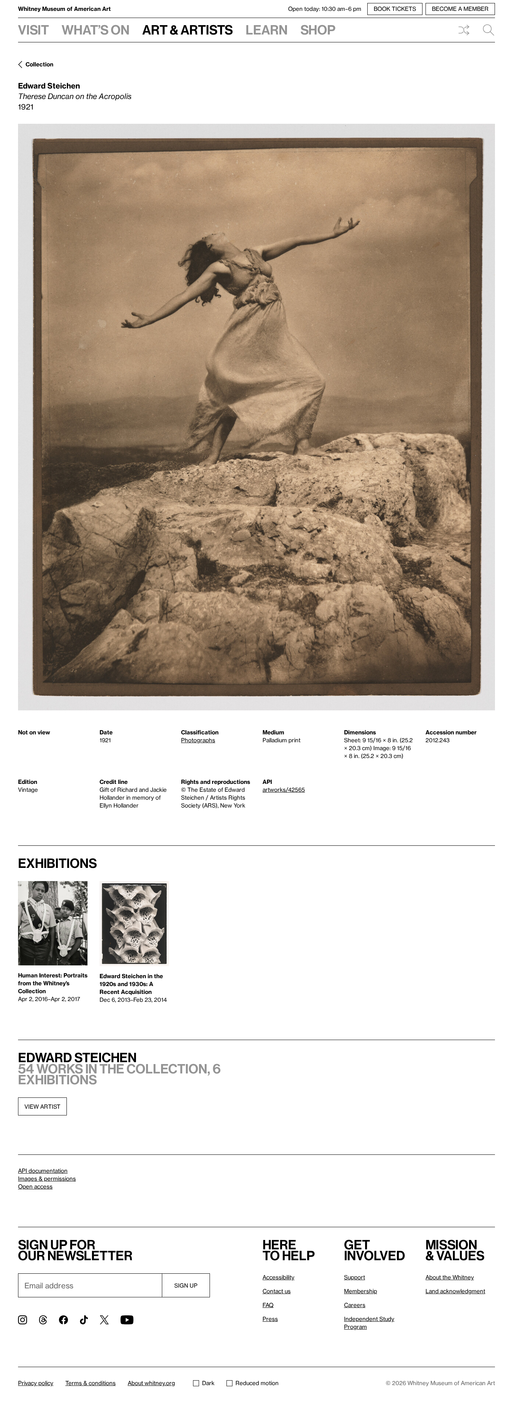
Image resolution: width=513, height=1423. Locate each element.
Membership (360, 1291)
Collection (39, 64)
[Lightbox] (256, 417)
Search (485, 30)
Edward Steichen (49, 85)
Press (270, 1318)
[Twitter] (104, 1319)
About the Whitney (449, 1277)
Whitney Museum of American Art (64, 8)
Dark (208, 1382)
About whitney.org (151, 1382)
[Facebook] (63, 1319)
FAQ (268, 1304)
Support (354, 1277)
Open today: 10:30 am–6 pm (324, 8)
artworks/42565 (284, 789)
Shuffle (463, 30)
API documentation (43, 1170)
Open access (35, 1186)
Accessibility (278, 1277)
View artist (42, 1106)
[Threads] (43, 1319)
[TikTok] (84, 1319)
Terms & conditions (90, 1382)
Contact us (277, 1291)
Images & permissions (47, 1178)
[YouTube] (127, 1319)
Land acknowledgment (455, 1291)
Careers (354, 1304)
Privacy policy (35, 1382)
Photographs (198, 740)
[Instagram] (22, 1319)
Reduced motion (257, 1382)
